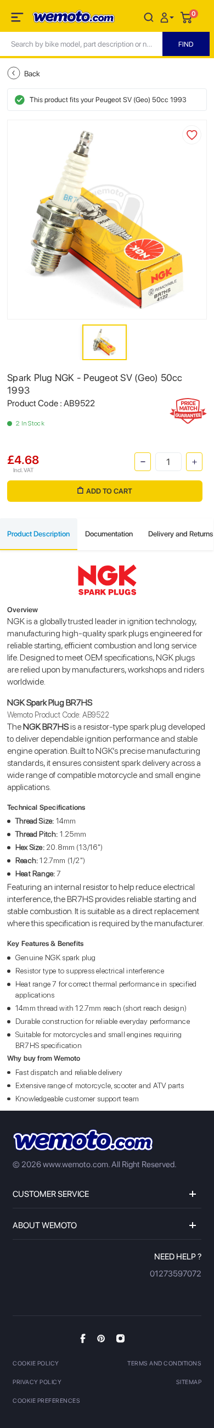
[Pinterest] (101, 1338)
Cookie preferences (46, 1400)
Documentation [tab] (109, 533)
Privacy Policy (37, 1382)
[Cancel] (149, 17)
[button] (168, 17)
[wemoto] (83, 1140)
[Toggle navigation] (18, 19)
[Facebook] (83, 1338)
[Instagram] (120, 1338)
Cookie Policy (36, 1363)
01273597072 (175, 1274)
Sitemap (189, 1382)
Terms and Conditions (164, 1363)
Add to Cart (109, 491)
